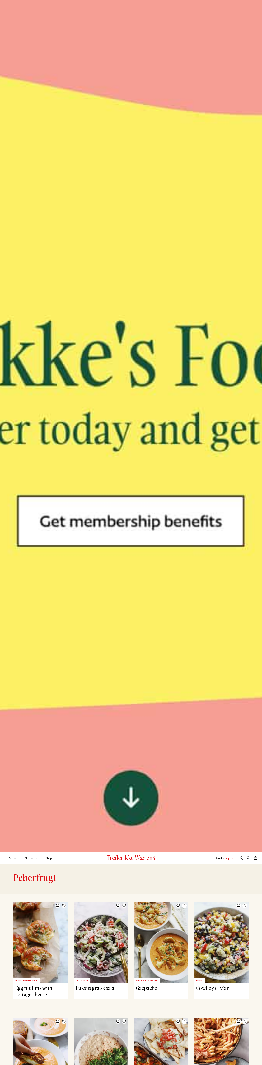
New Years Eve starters (147, 981)
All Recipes (31, 858)
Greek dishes (82, 981)
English (229, 858)
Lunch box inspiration (26, 981)
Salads (199, 981)
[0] (255, 858)
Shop (49, 858)
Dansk (218, 858)
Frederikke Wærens (131, 858)
